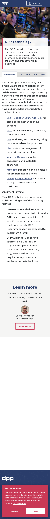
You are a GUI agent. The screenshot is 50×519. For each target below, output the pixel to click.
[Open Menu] (46, 3)
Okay (35, 511)
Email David (25, 326)
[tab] (9, 74)
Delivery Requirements (19, 178)
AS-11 (9, 130)
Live (9, 148)
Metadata (12, 169)
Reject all (14, 512)
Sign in (36, 3)
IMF (9, 139)
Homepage (5, 3)
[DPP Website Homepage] (8, 478)
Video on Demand (17, 157)
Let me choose (19, 503)
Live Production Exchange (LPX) (24, 118)
